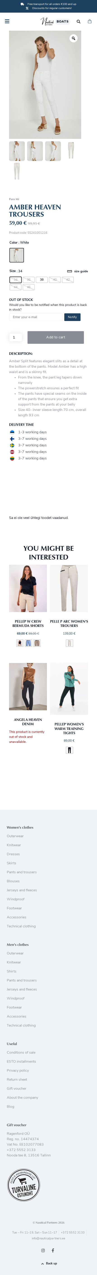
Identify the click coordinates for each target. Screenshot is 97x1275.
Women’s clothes (20, 827)
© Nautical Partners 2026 (49, 1222)
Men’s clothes (18, 944)
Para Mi (14, 199)
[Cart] (89, 21)
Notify (72, 317)
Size (12, 271)
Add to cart (55, 337)
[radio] (16, 255)
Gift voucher (16, 1124)
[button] (78, 21)
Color (13, 243)
